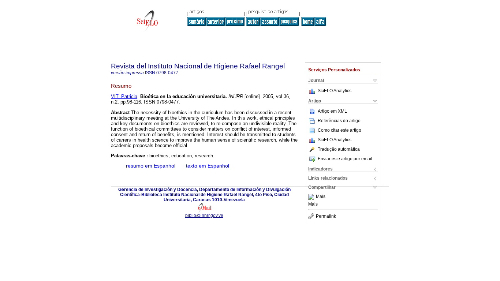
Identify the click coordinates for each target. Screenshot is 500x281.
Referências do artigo (339, 120)
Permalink (326, 216)
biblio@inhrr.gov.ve (204, 215)
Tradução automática (339, 149)
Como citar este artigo (339, 130)
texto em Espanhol (207, 166)
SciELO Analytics (334, 90)
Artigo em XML (332, 111)
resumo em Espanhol (150, 166)
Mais (320, 196)
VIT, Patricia (124, 96)
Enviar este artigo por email (345, 158)
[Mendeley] (312, 196)
